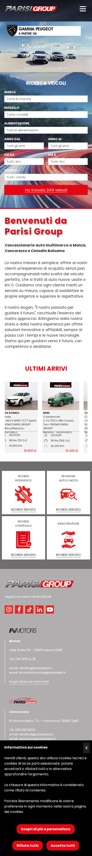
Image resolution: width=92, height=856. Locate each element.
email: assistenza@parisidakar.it (32, 739)
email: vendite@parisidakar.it (30, 668)
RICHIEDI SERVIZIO (23, 509)
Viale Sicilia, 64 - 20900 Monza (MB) (35, 650)
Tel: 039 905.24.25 (22, 659)
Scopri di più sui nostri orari (29, 681)
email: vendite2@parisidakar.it (31, 734)
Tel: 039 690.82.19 (22, 730)
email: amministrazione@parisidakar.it (37, 672)
